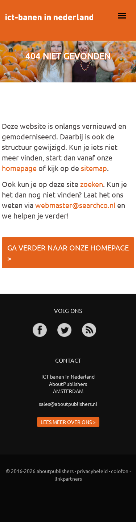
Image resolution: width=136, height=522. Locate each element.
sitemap (94, 167)
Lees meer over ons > (68, 422)
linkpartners (68, 478)
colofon (119, 471)
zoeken (91, 183)
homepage (19, 167)
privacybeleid (92, 471)
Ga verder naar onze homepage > (68, 252)
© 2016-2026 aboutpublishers (40, 471)
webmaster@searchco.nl (75, 204)
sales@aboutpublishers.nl (68, 403)
